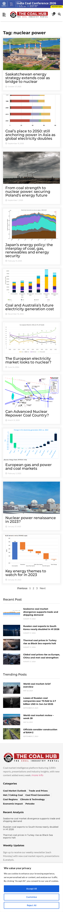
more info (37, 775)
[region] (31, 887)
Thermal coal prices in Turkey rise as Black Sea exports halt (39, 642)
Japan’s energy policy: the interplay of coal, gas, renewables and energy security (29, 250)
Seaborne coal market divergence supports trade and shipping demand (40, 611)
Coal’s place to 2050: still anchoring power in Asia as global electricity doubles (30, 135)
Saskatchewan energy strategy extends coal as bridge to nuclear (27, 78)
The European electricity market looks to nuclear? (28, 360)
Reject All (31, 905)
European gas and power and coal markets (28, 466)
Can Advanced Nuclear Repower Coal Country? (27, 413)
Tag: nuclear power (24, 32)
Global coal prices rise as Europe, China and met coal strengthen (41, 656)
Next (43, 588)
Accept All (31, 888)
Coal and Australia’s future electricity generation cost (29, 307)
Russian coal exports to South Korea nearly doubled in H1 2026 (41, 628)
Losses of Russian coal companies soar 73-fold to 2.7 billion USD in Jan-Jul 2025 (39, 701)
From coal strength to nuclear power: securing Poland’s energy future (27, 191)
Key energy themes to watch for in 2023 (25, 573)
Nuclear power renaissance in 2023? (30, 520)
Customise (31, 897)
